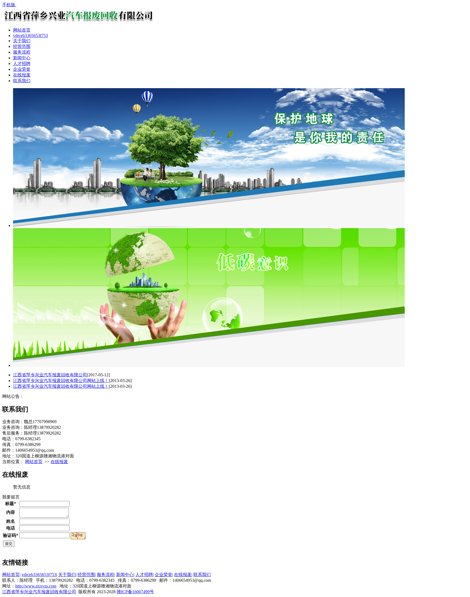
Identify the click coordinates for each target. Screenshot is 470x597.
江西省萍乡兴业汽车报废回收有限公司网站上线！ (61, 380)
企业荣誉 (21, 69)
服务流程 (21, 52)
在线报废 (21, 75)
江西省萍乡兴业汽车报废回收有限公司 (50, 375)
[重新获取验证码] (78, 535)
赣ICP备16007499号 (135, 591)
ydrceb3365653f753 (30, 35)
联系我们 (21, 80)
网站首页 (21, 30)
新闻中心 (21, 58)
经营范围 (21, 46)
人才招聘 (21, 63)
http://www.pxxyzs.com (35, 586)
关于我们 (21, 40)
